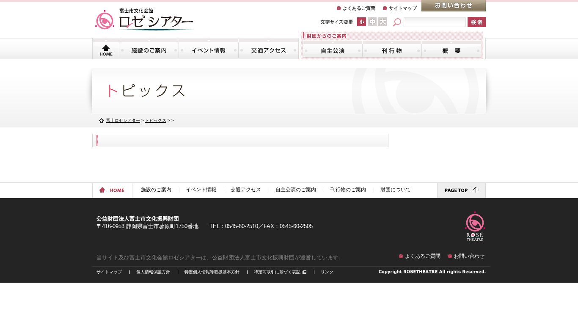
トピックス (155, 120)
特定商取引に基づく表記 (277, 272)
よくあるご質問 (359, 8)
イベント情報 (208, 48)
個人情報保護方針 (153, 272)
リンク (327, 272)
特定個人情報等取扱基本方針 (211, 272)
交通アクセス (268, 48)
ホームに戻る (112, 190)
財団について (451, 48)
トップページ (106, 48)
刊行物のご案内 (392, 48)
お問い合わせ (453, 5)
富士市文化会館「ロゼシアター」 (144, 19)
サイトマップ (403, 8)
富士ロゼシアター (123, 120)
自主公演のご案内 (332, 48)
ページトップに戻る (461, 190)
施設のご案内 (149, 48)
